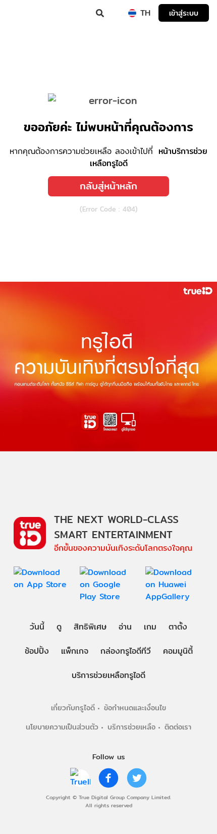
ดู (59, 626)
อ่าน (125, 626)
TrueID (28, 13)
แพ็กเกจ (74, 651)
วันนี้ (37, 626)
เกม (150, 626)
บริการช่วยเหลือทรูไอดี (108, 675)
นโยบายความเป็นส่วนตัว (62, 727)
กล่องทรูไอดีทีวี (125, 651)
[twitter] (137, 778)
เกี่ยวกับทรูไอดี (73, 707)
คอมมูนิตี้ (178, 651)
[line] (80, 778)
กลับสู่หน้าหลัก (108, 185)
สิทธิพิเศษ (90, 626)
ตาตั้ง (178, 626)
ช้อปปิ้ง (37, 651)
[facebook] (108, 778)
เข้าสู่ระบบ (183, 13)
